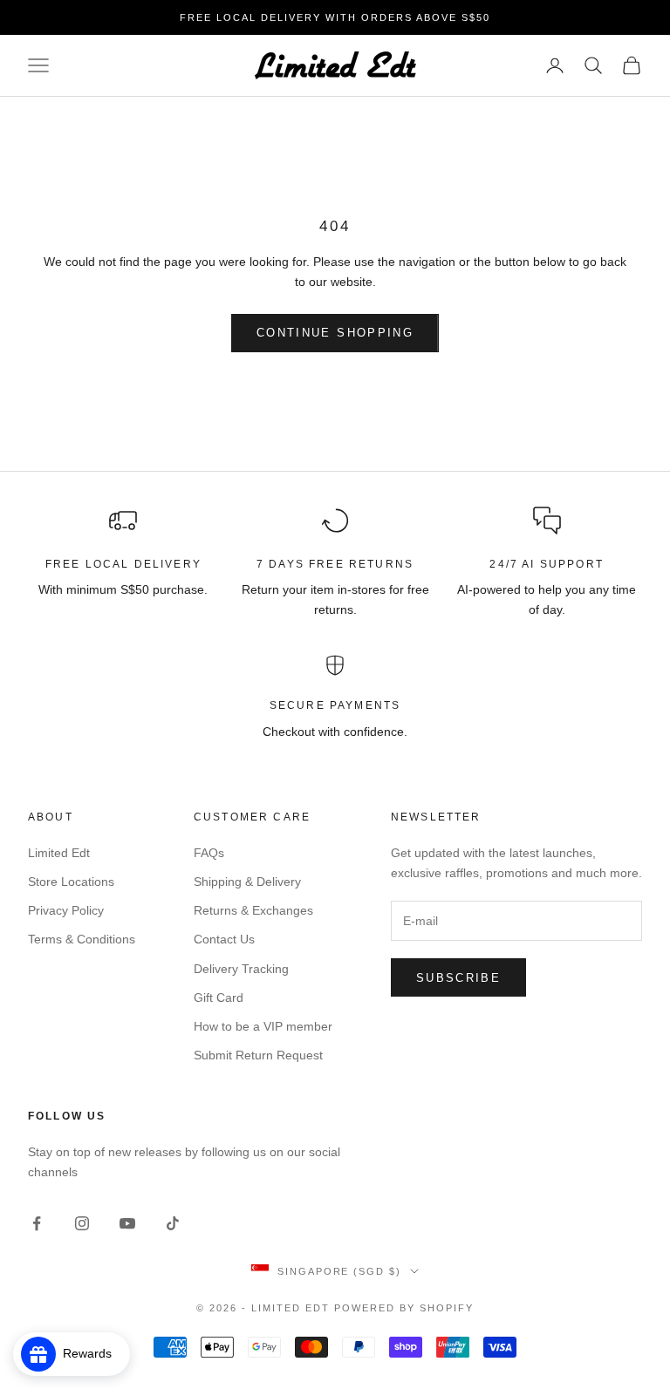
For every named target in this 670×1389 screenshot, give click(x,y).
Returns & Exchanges (253, 910)
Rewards (92, 1353)
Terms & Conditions (81, 939)
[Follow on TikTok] (172, 1223)
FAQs (209, 853)
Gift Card (218, 997)
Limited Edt (59, 853)
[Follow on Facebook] (36, 1223)
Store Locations (71, 882)
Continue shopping (335, 332)
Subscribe (458, 977)
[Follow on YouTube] (127, 1223)
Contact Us (224, 939)
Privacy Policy (66, 910)
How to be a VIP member (263, 1026)
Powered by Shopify (404, 1308)
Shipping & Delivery (247, 882)
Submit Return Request (258, 1055)
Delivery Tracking (241, 969)
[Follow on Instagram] (82, 1223)
